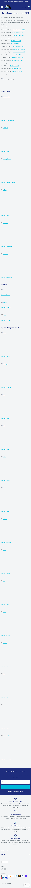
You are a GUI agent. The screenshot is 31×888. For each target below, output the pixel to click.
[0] (28, 7)
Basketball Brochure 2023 (19, 49)
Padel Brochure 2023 (15, 43)
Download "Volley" (5, 418)
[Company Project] (15, 168)
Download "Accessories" (7, 277)
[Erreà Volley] (15, 404)
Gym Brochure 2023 (14, 65)
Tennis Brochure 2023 (16, 40)
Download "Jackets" (6, 215)
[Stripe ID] (15, 303)
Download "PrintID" (5, 320)
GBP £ (3, 862)
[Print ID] (15, 315)
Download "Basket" (5, 480)
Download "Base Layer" (6, 246)
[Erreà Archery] (15, 621)
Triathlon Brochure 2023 (18, 46)
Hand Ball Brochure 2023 (18, 35)
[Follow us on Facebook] (2, 869)
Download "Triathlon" (6, 759)
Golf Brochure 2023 (14, 63)
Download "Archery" (6, 635)
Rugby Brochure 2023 (16, 54)
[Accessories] (15, 263)
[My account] (25, 7)
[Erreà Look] (15, 137)
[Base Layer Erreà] (15, 232)
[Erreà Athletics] (15, 528)
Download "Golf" (5, 697)
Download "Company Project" (8, 182)
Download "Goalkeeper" (6, 387)
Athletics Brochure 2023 (18, 57)
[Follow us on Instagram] (5, 869)
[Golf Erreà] (15, 683)
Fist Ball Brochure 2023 (17, 32)
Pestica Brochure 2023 (17, 71)
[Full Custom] (15, 290)
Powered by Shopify (5, 885)
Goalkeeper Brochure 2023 (19, 52)
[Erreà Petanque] (15, 714)
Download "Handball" (6, 666)
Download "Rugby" (5, 449)
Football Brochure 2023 (17, 60)
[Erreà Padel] (15, 590)
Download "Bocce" (5, 728)
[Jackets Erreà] (15, 199)
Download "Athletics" (6, 542)
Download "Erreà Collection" (8, 120)
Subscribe (15, 787)
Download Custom (5, 294)
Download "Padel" (5, 604)
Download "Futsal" (5, 511)
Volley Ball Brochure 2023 (19, 29)
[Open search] (22, 7)
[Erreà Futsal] (15, 497)
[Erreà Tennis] (15, 559)
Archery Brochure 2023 (17, 38)
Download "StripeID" (6, 307)
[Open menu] (2, 7)
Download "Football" (6, 356)
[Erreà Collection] (15, 106)
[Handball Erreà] (15, 652)
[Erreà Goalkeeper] (15, 373)
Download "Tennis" (5, 573)
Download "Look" (5, 151)
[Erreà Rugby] (15, 435)
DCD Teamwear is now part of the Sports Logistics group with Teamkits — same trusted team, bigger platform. (15, 2)
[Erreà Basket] (15, 466)
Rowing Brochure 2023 (16, 68)
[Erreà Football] (15, 342)
